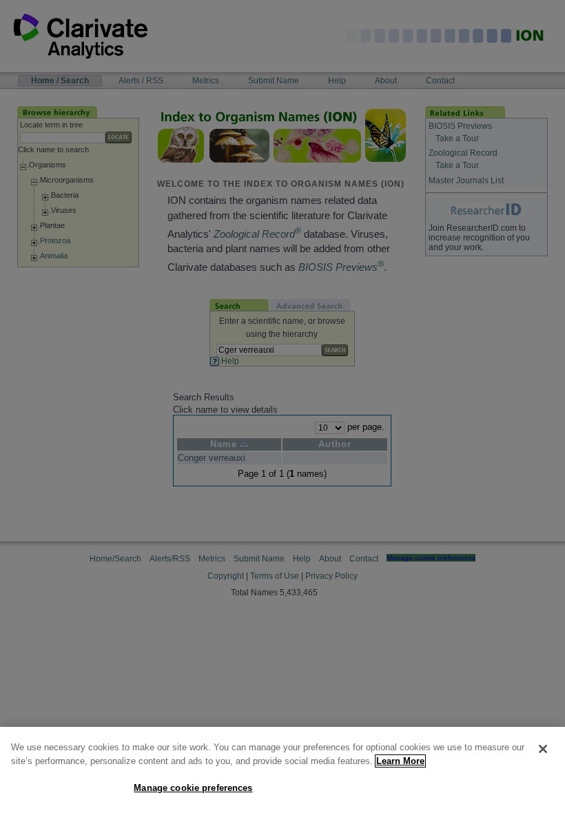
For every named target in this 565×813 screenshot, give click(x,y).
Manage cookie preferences (193, 788)
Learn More (400, 761)
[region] (282, 770)
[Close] (543, 749)
